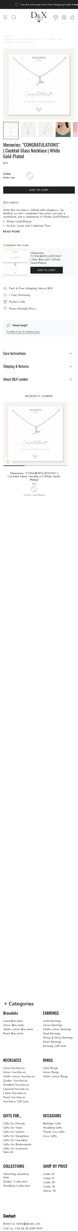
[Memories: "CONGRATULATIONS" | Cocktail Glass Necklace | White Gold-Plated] (35, 434)
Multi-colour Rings (55, 1076)
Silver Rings (51, 1072)
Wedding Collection (16, 1185)
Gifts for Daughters (16, 1136)
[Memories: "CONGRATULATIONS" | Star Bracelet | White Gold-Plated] (15, 262)
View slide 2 (19, 465)
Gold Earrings (52, 1021)
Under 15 (48, 1178)
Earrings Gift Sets (54, 1046)
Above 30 (49, 1190)
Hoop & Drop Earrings (58, 1037)
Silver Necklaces (14, 1072)
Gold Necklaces (14, 1068)
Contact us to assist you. (23, 331)
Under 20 (49, 1182)
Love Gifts (50, 1136)
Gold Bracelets (13, 1021)
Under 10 (48, 1174)
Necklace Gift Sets (16, 1101)
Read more (11, 231)
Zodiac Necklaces (15, 1080)
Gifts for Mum (12, 1127)
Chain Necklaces (14, 1093)
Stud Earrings (52, 1033)
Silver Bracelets (13, 1025)
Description (11, 202)
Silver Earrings (52, 1025)
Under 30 (49, 1186)
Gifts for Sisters (13, 1132)
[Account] (64, 17)
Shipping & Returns (16, 366)
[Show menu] (5, 17)
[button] (13, 17)
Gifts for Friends (14, 1123)
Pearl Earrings (52, 1042)
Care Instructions (14, 353)
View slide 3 (51, 465)
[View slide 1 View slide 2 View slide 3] (35, 434)
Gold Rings (50, 1068)
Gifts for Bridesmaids (17, 1144)
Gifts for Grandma (15, 1140)
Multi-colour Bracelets (18, 1029)
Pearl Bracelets (13, 1033)
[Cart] (72, 17)
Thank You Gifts (54, 1132)
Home (6, 36)
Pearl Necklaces (14, 1097)
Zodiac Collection (15, 1181)
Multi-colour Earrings (57, 1029)
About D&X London (15, 379)
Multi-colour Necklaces (19, 1076)
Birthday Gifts (52, 1123)
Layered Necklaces (16, 1089)
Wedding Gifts (52, 1127)
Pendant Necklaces (16, 1084)
